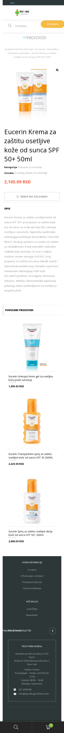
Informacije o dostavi (32, 575)
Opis (7, 208)
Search (16, 727)
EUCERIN (19, 173)
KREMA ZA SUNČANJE (36, 173)
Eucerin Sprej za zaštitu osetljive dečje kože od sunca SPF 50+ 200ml (30, 533)
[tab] (8, 208)
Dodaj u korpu (33, 467)
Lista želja (32, 608)
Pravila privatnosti (32, 582)
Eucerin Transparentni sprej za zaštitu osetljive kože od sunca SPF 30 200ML (31, 455)
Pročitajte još (33, 389)
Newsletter (32, 615)
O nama (32, 569)
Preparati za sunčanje (30, 167)
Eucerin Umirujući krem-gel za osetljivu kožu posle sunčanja (31, 378)
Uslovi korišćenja (32, 588)
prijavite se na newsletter (17, 630)
